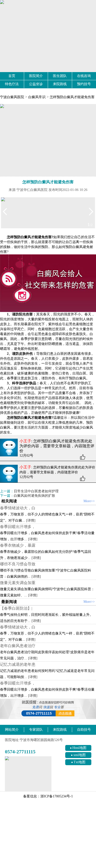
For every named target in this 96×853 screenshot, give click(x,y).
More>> (89, 501)
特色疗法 (12, 84)
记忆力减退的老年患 (17, 664)
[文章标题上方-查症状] (48, 140)
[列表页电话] (48, 709)
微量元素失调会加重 (17, 583)
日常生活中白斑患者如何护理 (36, 491)
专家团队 (36, 729)
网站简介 (12, 729)
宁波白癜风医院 (12, 97)
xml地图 (79, 755)
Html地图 (79, 748)
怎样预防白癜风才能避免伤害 (72, 97)
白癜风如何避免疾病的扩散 (34, 495)
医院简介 (36, 76)
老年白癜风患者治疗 (17, 646)
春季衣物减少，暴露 (17, 545)
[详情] (30, 520)
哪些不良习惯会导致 (17, 564)
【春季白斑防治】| (16, 608)
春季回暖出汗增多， (17, 527)
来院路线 (60, 84)
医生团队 (60, 76)
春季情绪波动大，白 (17, 508)
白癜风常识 (37, 97)
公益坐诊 (36, 84)
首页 (11, 76)
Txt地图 (79, 762)
